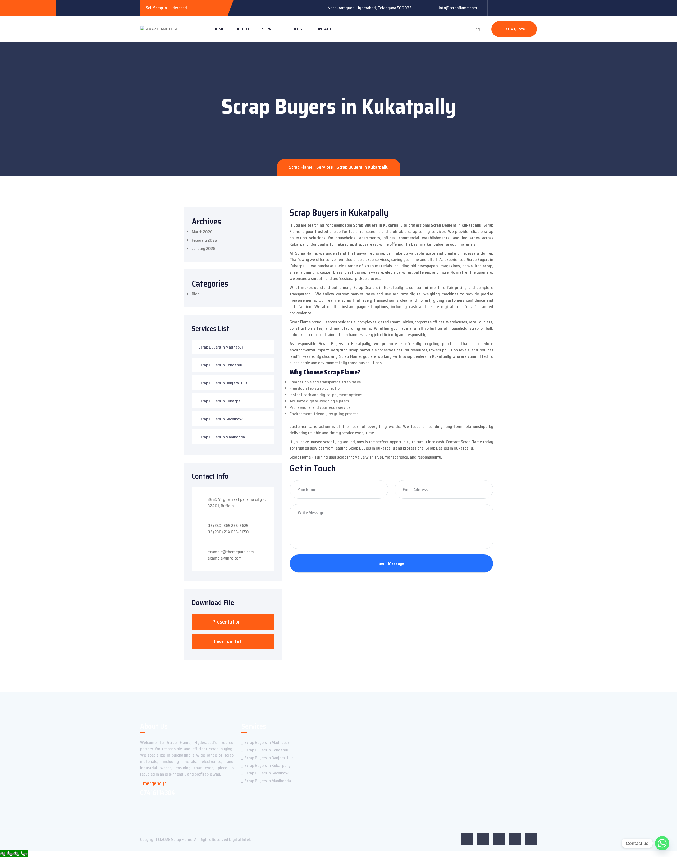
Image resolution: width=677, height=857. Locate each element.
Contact (323, 29)
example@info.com (225, 558)
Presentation (226, 621)
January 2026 (203, 248)
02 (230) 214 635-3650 (228, 532)
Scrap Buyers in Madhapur (220, 347)
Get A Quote (514, 29)
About (243, 29)
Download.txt (226, 641)
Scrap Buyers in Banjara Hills (222, 383)
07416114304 (157, 793)
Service (269, 29)
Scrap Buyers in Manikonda (221, 437)
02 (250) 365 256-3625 (228, 525)
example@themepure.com (231, 551)
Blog (297, 29)
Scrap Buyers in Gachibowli (221, 419)
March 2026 (202, 231)
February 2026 (204, 240)
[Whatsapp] (662, 843)
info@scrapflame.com (458, 7)
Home (218, 29)
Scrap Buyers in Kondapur (220, 365)
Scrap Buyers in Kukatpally (221, 401)
